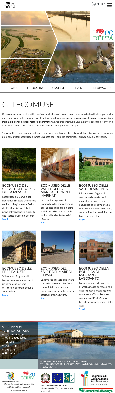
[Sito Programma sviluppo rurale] (96, 378)
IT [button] (102, 4)
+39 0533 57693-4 (53, 364)
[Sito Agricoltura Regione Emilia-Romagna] (96, 390)
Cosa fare (57, 87)
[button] (94, 4)
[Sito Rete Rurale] (69, 377)
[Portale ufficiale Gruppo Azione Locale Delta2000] (10, 376)
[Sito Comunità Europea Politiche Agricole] (57, 377)
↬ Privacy (8, 353)
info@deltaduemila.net (97, 364)
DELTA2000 (45, 361)
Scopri (5, 219)
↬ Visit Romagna (13, 334)
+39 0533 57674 (73, 364)
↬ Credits (8, 349)
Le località (35, 87)
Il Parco (13, 87)
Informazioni (102, 87)
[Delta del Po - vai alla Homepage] (10, 5)
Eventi (80, 87)
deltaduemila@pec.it (49, 367)
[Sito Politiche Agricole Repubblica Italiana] (46, 377)
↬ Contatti (9, 345)
